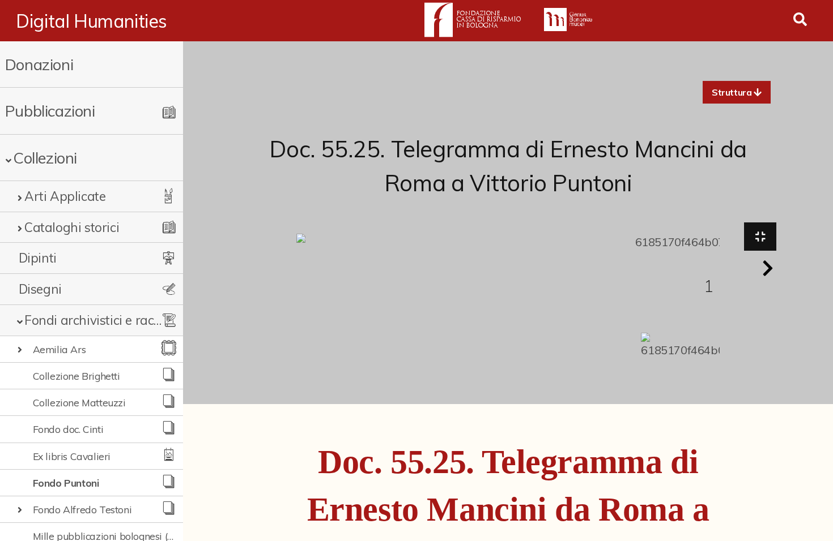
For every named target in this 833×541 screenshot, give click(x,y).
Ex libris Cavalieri (71, 456)
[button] (737, 92)
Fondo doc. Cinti (68, 429)
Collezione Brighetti (76, 376)
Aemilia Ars (59, 349)
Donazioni (39, 64)
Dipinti (38, 258)
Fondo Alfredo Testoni (82, 509)
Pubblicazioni (50, 111)
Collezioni (45, 158)
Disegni (40, 289)
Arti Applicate (64, 196)
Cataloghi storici (71, 227)
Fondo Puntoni (66, 482)
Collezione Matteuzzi (79, 402)
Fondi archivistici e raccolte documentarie (94, 320)
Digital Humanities (91, 21)
